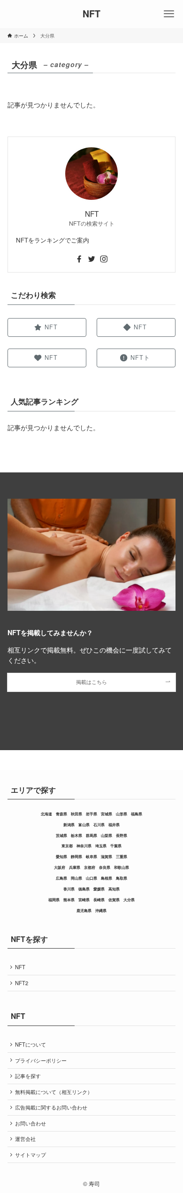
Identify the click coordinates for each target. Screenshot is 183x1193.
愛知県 (61, 856)
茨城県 (61, 835)
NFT (91, 14)
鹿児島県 (84, 910)
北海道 (46, 814)
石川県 (99, 825)
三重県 (121, 856)
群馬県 (91, 835)
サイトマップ (30, 1154)
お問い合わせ (30, 1123)
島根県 (106, 878)
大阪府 (59, 867)
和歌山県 (121, 867)
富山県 (84, 825)
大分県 (129, 900)
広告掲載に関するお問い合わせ (51, 1107)
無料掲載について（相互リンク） (53, 1091)
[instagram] (103, 259)
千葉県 (116, 846)
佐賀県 (114, 900)
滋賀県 (106, 856)
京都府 (89, 867)
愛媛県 (99, 889)
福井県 (114, 825)
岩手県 (91, 814)
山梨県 (106, 835)
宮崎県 (84, 900)
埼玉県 (101, 846)
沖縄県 (101, 910)
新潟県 (69, 825)
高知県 (114, 889)
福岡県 (54, 900)
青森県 (61, 814)
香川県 (69, 889)
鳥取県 (121, 878)
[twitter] (91, 259)
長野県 (121, 835)
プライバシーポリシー (41, 1060)
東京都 (67, 846)
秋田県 (76, 814)
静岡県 (76, 856)
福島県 (136, 814)
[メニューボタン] (169, 14)
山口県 (91, 878)
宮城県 (106, 814)
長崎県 (99, 900)
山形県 (121, 814)
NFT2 (21, 983)
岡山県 (76, 878)
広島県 (61, 878)
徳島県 (84, 889)
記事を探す (28, 1075)
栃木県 (76, 835)
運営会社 (25, 1138)
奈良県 (104, 867)
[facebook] (79, 259)
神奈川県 (84, 846)
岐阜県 (91, 856)
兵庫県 (74, 867)
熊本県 (69, 900)
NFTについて (30, 1044)
